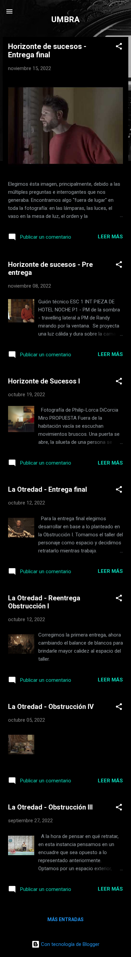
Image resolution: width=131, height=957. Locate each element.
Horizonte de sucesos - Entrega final (47, 50)
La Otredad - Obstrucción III (50, 807)
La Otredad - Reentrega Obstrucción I (44, 602)
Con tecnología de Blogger (69, 944)
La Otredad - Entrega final (47, 489)
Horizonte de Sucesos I (44, 381)
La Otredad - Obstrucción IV (51, 707)
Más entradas (65, 919)
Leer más (110, 237)
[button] (119, 47)
